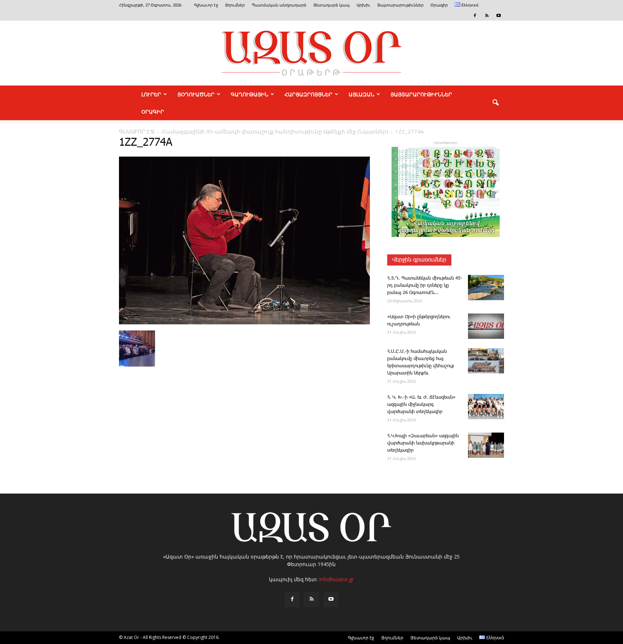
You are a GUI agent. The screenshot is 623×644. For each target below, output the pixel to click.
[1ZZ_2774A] (244, 322)
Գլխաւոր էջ (206, 5)
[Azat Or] (311, 53)
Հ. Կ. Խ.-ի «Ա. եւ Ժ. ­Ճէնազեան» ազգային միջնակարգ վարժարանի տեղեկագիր (421, 404)
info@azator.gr (336, 579)
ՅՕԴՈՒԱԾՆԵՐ (196, 94)
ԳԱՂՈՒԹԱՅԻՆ (249, 94)
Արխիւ (363, 5)
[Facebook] (474, 15)
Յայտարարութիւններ (400, 5)
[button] (495, 102)
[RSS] (486, 15)
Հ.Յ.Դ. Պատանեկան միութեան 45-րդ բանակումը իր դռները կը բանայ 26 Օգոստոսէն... (424, 285)
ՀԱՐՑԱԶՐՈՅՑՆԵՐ (308, 94)
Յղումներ (235, 5)
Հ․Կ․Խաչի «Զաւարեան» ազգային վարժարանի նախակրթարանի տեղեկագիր (423, 443)
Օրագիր (439, 5)
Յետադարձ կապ (331, 5)
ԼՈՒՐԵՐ (151, 94)
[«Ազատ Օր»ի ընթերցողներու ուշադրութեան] (486, 326)
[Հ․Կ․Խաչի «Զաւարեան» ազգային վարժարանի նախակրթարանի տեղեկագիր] (486, 445)
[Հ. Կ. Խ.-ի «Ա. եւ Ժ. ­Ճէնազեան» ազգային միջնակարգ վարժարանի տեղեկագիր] (486, 406)
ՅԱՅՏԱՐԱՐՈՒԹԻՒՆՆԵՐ (421, 94)
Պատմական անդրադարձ (279, 5)
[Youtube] (498, 15)
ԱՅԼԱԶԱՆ (361, 94)
